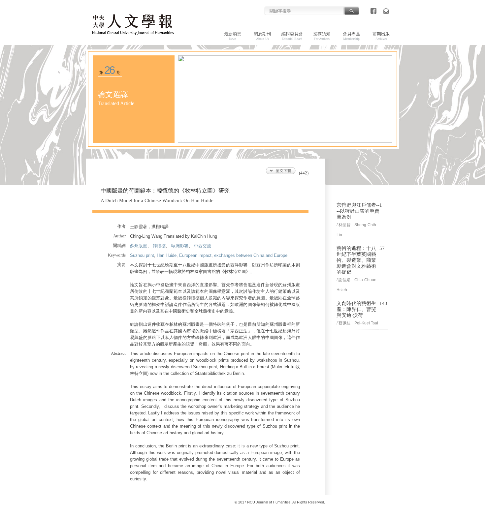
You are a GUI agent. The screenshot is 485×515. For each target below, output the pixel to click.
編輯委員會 (292, 36)
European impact (195, 255)
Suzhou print (142, 255)
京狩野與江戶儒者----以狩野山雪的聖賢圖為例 (358, 211)
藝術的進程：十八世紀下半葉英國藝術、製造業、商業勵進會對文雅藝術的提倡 (356, 260)
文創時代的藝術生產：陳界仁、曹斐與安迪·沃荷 (356, 309)
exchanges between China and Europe (250, 255)
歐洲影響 (179, 245)
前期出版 (381, 36)
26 (109, 70)
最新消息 (232, 36)
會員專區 (351, 36)
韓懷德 (159, 245)
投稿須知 (321, 36)
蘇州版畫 (138, 245)
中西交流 (202, 245)
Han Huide (167, 255)
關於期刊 (262, 36)
